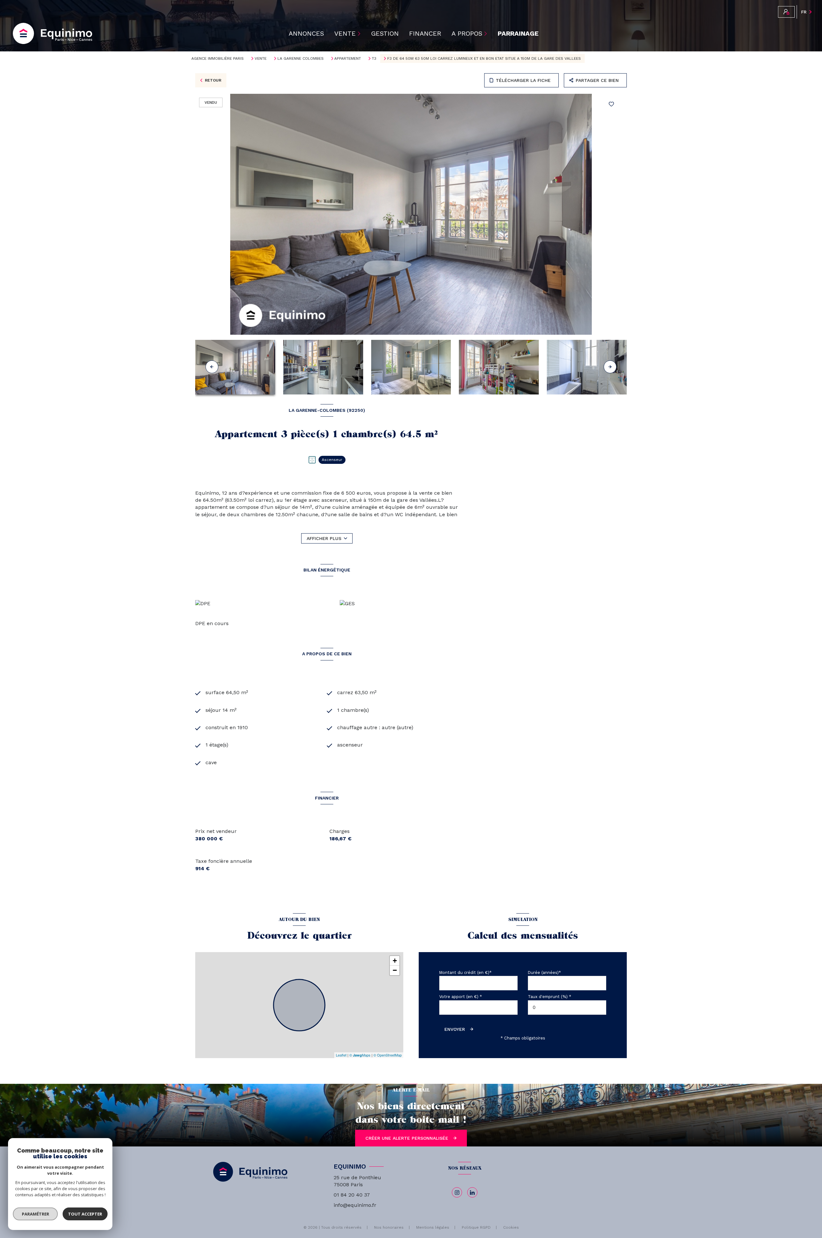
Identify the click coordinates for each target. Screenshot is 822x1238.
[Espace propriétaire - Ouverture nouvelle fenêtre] (786, 12)
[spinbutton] (567, 1007)
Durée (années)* (544, 972)
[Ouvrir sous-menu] (359, 33)
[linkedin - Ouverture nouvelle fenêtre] (472, 1192)
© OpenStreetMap (387, 1054)
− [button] (395, 970)
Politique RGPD (476, 1227)
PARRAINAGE (518, 33)
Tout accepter (85, 1214)
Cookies (511, 1227)
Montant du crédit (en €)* (465, 972)
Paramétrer (35, 1214)
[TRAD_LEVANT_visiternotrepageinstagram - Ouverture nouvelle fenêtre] (457, 1192)
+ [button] (395, 961)
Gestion (385, 33)
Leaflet (341, 1054)
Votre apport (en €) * (460, 996)
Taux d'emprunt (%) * (549, 996)
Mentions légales (432, 1227)
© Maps (360, 1054)
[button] (610, 366)
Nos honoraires (389, 1227)
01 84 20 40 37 (352, 1195)
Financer (425, 33)
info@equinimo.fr (355, 1205)
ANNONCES (306, 33)
